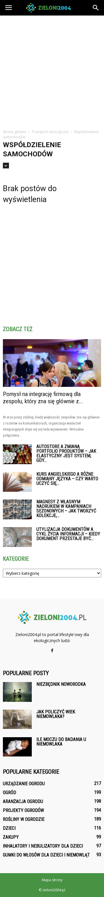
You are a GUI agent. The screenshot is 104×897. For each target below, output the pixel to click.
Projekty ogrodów (23, 810)
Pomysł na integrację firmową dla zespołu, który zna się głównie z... (43, 398)
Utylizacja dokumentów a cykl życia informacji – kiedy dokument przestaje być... (68, 534)
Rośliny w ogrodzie (23, 819)
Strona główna (14, 131)
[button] (96, 8)
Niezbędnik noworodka (61, 684)
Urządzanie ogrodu (24, 783)
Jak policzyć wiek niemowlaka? (55, 714)
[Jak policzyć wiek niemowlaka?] (17, 719)
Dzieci (9, 828)
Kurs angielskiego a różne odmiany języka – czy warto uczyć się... (67, 478)
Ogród (9, 792)
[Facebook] (52, 650)
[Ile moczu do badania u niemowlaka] (17, 746)
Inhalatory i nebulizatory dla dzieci (43, 846)
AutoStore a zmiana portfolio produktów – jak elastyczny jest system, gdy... (66, 453)
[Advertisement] (52, 70)
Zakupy (11, 837)
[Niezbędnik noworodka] (17, 692)
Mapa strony (52, 879)
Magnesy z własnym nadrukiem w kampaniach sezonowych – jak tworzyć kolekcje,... (66, 508)
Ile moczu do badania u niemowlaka (61, 742)
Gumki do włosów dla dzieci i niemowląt (46, 855)
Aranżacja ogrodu (23, 801)
